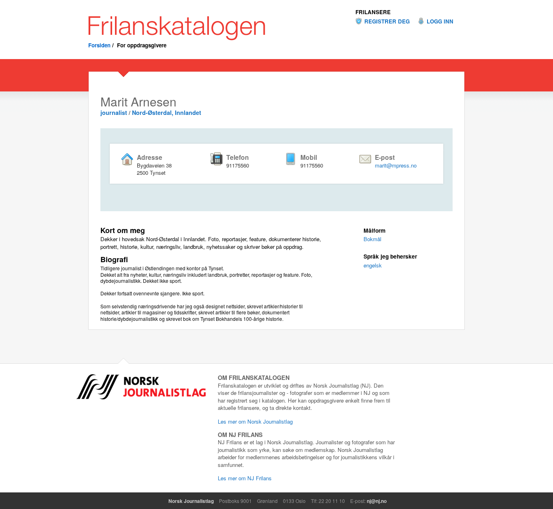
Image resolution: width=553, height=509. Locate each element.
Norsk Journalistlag (191, 501)
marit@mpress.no (396, 165)
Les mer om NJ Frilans (245, 478)
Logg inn (440, 21)
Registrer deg (387, 21)
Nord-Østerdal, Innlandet (166, 112)
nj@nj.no (377, 501)
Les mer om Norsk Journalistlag (255, 421)
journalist (113, 112)
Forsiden (99, 45)
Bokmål (372, 239)
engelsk (373, 265)
